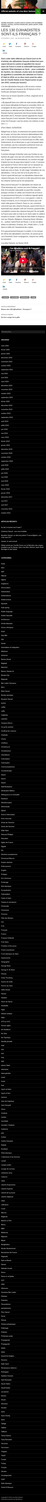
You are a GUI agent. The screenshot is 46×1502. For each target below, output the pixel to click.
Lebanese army (6, 1173)
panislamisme (6, 1308)
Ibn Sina (4, 1033)
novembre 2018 (6, 453)
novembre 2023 (6, 389)
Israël (3, 1077)
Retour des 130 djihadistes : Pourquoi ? (16, 308)
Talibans (4, 1431)
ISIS (2, 1061)
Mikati (3, 1240)
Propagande (5, 1344)
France (4, 24)
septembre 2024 (7, 369)
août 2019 (4, 421)
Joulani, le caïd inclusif (9, 541)
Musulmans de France (9, 1252)
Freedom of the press (8, 946)
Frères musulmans (7, 950)
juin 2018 (4, 473)
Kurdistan (4, 1149)
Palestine (4, 1300)
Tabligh (3, 1423)
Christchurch (5, 747)
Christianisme (6, 751)
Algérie (3, 580)
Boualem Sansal (7, 699)
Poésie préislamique (8, 1324)
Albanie (3, 576)
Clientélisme (5, 755)
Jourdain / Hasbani (7, 1125)
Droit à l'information (8, 814)
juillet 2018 (5, 469)
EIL (2, 850)
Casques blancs (6, 723)
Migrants (4, 1236)
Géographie (5, 962)
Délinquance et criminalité (10, 795)
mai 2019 (4, 433)
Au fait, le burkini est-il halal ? (11, 527)
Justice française (21, 24)
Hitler (3, 1017)
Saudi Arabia (5, 1388)
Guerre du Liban (7, 986)
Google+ (34, 46)
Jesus (3, 1109)
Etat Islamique (36, 23)
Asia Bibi (4, 635)
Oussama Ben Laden (8, 1292)
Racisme (4, 1360)
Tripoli (3, 1455)
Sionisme (4, 1404)
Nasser (3, 1264)
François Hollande (7, 938)
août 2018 (4, 465)
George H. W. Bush (8, 970)
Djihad (3, 810)
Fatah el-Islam (6, 898)
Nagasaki (4, 1256)
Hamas (3, 994)
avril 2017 (4, 505)
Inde (2, 1045)
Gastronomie (5, 958)
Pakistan (4, 1296)
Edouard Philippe (7, 834)
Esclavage (4, 882)
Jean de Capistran (7, 1101)
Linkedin (5, 53)
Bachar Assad (6, 659)
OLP (2, 1280)
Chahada (4, 735)
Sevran (3, 1396)
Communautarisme (8, 767)
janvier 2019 (5, 445)
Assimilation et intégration (10, 647)
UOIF (3, 1479)
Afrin (2, 568)
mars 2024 (5, 381)
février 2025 (5, 350)
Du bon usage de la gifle (10, 316)
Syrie (41, 24)
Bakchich (4, 667)
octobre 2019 (5, 413)
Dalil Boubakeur (6, 787)
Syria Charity (5, 1416)
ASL (2, 639)
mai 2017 (4, 501)
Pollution (4, 1332)
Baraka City (5, 675)
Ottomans (4, 1288)
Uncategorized (6, 1475)
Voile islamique (6, 1483)
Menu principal (43, 11)
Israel (3, 1081)
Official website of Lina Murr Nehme (18, 11)
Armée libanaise (7, 623)
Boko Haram (5, 691)
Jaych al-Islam (6, 1089)
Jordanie (4, 1113)
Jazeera (4, 1097)
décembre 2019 (6, 405)
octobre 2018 (5, 457)
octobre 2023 (5, 393)
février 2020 (5, 401)
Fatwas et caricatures (8, 902)
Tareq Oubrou (6, 1435)
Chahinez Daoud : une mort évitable (14, 531)
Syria (3, 1412)
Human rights (6, 1025)
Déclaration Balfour (8, 791)
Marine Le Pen (6, 1220)
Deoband (4, 798)
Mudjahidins (5, 1244)
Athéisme (4, 651)
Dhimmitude (5, 806)
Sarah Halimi (5, 1384)
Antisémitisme (6, 595)
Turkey (3, 1463)
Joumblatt (4, 1121)
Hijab (3, 1009)
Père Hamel (5, 1312)
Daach (3, 775)
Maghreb (4, 1216)
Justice (10, 24)
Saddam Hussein (7, 1376)
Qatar (35, 24)
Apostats (4, 603)
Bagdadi (4, 663)
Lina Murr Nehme (23, 38)
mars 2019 (5, 437)
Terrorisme (5, 26)
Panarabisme (5, 1304)
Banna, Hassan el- (7, 671)
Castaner (14, 297)
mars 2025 (5, 346)
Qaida (3, 1348)
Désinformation (6, 802)
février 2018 (5, 489)
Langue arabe (6, 1165)
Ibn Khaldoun (5, 1029)
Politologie (4, 1328)
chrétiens (4, 743)
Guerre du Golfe (7, 982)
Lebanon (4, 1177)
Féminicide (5, 906)
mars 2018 (5, 485)
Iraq (2, 1057)
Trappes (4, 1451)
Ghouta (3, 974)
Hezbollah (4, 1005)
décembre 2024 (6, 357)
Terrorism (4, 1443)
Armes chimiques (7, 627)
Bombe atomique (7, 695)
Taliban (3, 1427)
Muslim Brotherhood (8, 1248)
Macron (3, 1212)
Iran (2, 1053)
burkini (3, 703)
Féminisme (5, 910)
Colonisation (5, 759)
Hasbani (4, 998)
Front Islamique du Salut (9, 954)
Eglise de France (7, 842)
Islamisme (4, 1069)
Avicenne (4, 655)
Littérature (4, 1205)
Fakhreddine (5, 894)
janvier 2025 (5, 354)
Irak (2, 1049)
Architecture (5, 619)
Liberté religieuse (7, 1197)
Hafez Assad (5, 990)
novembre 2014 (6, 509)
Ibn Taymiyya (5, 1037)
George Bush (5, 966)
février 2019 (5, 441)
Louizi (3, 1209)
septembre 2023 (7, 397)
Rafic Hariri (5, 1364)
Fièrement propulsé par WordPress (11, 1499)
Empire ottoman (6, 862)
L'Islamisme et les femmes (10, 1157)
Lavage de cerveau (8, 1169)
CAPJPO (4, 719)
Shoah (3, 1400)
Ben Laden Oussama (8, 683)
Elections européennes (9, 854)
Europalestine (6, 890)
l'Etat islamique (6, 1153)
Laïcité (3, 1161)
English (3, 870)
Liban (30, 24)
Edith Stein (5, 830)
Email (4, 46)
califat (17, 23)
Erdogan (4, 874)
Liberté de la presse (8, 1193)
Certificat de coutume (8, 731)
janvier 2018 (5, 493)
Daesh (28, 23)
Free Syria (4, 942)
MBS (2, 1228)
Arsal (3, 631)
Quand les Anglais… (8, 1356)
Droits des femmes (7, 826)
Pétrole (3, 1320)
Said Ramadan (6, 1380)
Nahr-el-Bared (6, 1260)
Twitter (10, 46)
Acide (3, 564)
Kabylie (3, 1145)
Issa (2, 1085)
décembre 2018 (6, 449)
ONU (3, 1284)
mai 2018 (4, 477)
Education (4, 838)
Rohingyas (5, 1372)
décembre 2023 (6, 385)
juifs (2, 1133)
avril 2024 (4, 377)
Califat (5, 297)
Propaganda (5, 1340)
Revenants (25, 297)
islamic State (5, 1065)
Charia (3, 739)
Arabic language (7, 611)
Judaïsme (4, 1129)
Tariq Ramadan (6, 1439)
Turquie (3, 1467)
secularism (5, 1392)
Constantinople (6, 771)
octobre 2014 (5, 513)
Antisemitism (5, 591)
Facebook (18, 46)
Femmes (4, 914)
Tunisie (3, 1459)
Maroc (3, 1224)
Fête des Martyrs (7, 918)
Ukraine (4, 1471)
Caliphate (4, 715)
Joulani (3, 1117)
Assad (3, 643)
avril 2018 (4, 481)
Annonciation (5, 588)
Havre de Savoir (7, 1002)
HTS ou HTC (5, 1021)
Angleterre (4, 584)
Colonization (5, 763)
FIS (2, 922)
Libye (3, 1201)
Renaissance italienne (9, 1368)
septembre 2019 (7, 417)
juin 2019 (4, 429)
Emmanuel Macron (8, 858)
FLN (2, 926)
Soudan (4, 1408)
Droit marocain (6, 818)
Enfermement (6, 866)
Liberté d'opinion (7, 1189)
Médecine (4, 1232)
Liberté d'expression (8, 1185)
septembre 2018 (7, 461)
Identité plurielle (6, 1041)
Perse (3, 1316)
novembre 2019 (6, 409)
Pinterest (26, 46)
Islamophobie (6, 1073)
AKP (2, 572)
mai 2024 (4, 373)
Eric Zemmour (6, 878)
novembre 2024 (6, 361)
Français (4, 930)
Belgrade (4, 679)
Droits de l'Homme (7, 822)
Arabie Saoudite (7, 23)
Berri (2, 687)
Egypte (3, 846)
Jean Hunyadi (6, 1105)
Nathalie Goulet (6, 1268)
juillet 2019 (5, 425)
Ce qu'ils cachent (7, 727)
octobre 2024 (5, 365)
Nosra (3, 1272)
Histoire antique (6, 1013)
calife (3, 711)
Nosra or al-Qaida (7, 1276)
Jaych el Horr (5, 1093)
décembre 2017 (6, 497)
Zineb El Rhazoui (7, 1487)
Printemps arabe (7, 1336)
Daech (22, 23)
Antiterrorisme (6, 599)
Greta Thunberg (7, 978)
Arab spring (5, 607)
